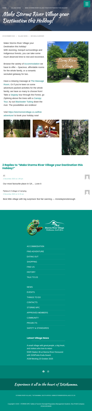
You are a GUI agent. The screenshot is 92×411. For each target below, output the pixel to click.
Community (33, 318)
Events (31, 292)
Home (4, 8)
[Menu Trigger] (87, 4)
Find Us (31, 267)
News (30, 287)
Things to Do (34, 297)
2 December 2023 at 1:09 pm (13, 179)
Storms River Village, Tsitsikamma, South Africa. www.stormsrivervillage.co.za (45, 395)
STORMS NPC (33, 307)
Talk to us (32, 277)
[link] (14, 95)
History (31, 272)
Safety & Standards (38, 328)
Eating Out (32, 257)
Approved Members (37, 313)
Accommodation (32, 64)
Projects (32, 323)
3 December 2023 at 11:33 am (13, 194)
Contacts (32, 302)
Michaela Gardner (37, 36)
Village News (16, 8)
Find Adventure (35, 251)
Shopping (32, 262)
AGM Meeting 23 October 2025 (40, 359)
